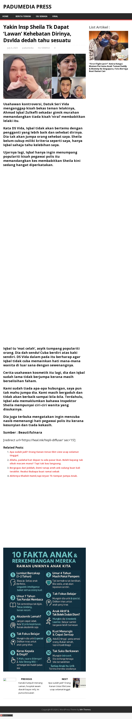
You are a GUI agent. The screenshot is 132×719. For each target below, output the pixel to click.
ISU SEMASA (41, 16)
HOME (5, 16)
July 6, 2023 (12, 47)
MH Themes (85, 709)
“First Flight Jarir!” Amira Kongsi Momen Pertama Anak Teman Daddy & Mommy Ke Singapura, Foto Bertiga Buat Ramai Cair (108, 68)
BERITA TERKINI (23, 16)
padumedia (27, 47)
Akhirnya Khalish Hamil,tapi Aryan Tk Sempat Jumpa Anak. (44, 475)
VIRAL (55, 16)
